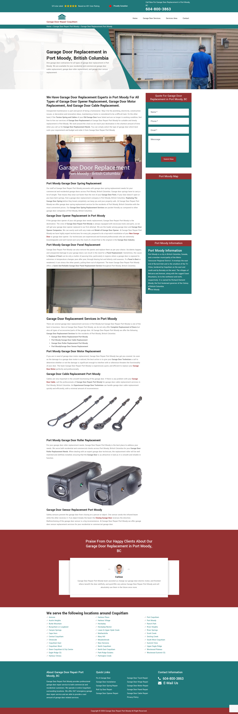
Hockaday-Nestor (105, 627)
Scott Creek (151, 633)
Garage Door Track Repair (137, 678)
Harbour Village (104, 620)
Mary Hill (101, 636)
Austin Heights (55, 620)
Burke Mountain (55, 623)
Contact (186, 18)
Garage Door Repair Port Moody (66, 26)
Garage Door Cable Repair (137, 693)
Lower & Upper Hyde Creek (108, 630)
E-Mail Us (171, 683)
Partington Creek (104, 656)
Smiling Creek (152, 636)
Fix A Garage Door (103, 678)
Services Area (171, 18)
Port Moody (151, 620)
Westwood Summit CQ (156, 652)
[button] (111, 569)
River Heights (152, 627)
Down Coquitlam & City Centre (61, 649)
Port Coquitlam (153, 617)
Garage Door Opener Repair (107, 693)
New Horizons (103, 643)
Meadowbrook (103, 640)
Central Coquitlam (56, 636)
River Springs (152, 630)
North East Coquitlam (106, 649)
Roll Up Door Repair (104, 689)
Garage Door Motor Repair (137, 685)
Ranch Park (151, 623)
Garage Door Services (152, 18)
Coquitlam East (55, 643)
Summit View (152, 643)
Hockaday (102, 623)
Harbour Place (103, 617)
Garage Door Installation (106, 682)
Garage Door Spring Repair (107, 685)
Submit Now (169, 159)
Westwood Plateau (154, 649)
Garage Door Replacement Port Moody (96, 26)
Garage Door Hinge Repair (137, 682)
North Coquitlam (104, 646)
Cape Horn (53, 633)
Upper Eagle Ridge (154, 646)
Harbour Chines (55, 656)
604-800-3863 (158, 9)
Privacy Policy (132, 697)
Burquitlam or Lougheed (58, 627)
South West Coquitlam (156, 640)
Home (135, 18)
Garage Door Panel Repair (137, 689)
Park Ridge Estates (105, 652)
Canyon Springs (55, 630)
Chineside (53, 640)
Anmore (52, 617)
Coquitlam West (55, 646)
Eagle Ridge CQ (55, 652)
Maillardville (103, 633)
